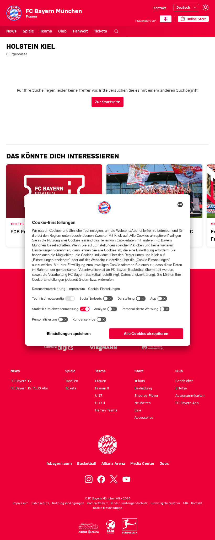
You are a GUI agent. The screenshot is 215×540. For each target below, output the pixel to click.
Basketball (86, 463)
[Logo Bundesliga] (129, 525)
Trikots (140, 381)
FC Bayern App (187, 403)
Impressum (20, 503)
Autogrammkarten (190, 395)
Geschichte (184, 381)
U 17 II (100, 403)
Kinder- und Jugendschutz (129, 503)
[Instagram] (88, 479)
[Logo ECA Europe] (111, 526)
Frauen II (102, 388)
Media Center (142, 463)
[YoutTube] (126, 479)
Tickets (100, 31)
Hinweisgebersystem (165, 503)
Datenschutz (40, 503)
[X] (114, 479)
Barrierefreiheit (97, 503)
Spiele (28, 31)
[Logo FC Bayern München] (107, 444)
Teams (46, 31)
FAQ (185, 503)
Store (139, 371)
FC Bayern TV (20, 381)
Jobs (164, 463)
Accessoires (144, 417)
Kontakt (159, 8)
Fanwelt (80, 31)
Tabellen (71, 381)
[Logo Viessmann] (103, 348)
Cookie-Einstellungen (107, 507)
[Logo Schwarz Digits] (58, 347)
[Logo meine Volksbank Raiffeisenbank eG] (152, 347)
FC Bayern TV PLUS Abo (29, 388)
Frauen (100, 381)
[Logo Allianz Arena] (88, 528)
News (11, 31)
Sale (138, 410)
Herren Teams (106, 410)
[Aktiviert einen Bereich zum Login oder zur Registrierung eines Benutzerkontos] (205, 7)
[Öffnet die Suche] (116, 31)
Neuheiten (143, 403)
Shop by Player (146, 395)
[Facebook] (101, 479)
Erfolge (181, 388)
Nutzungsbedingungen (68, 503)
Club (62, 31)
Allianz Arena (113, 463)
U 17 (98, 395)
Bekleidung (143, 388)
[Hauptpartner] (165, 18)
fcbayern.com (59, 463)
